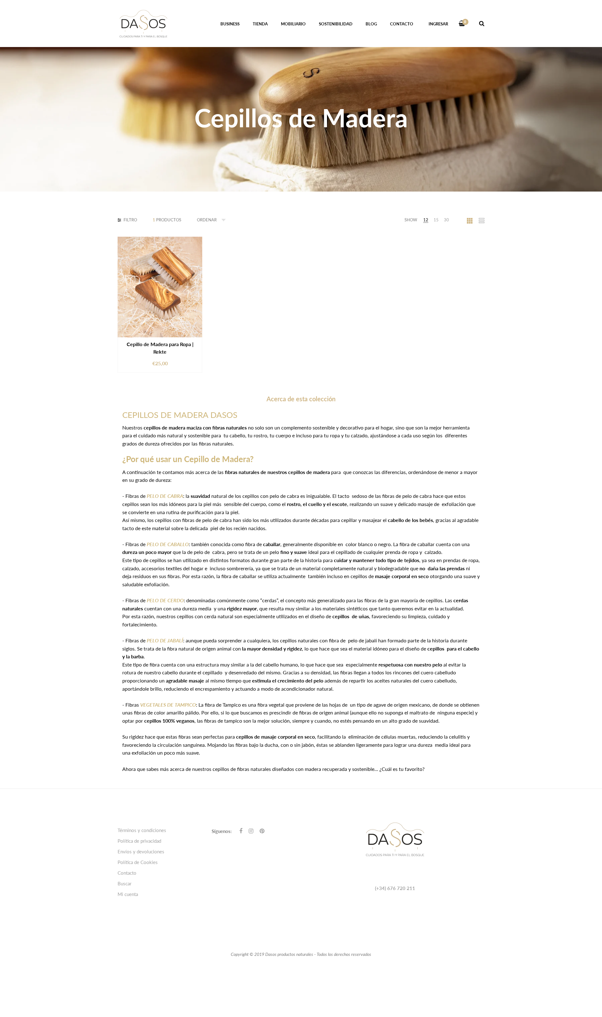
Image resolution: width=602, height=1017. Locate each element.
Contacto (127, 873)
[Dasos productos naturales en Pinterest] (262, 830)
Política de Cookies (138, 862)
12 (425, 219)
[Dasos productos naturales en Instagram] (251, 830)
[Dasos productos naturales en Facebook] (240, 830)
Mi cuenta (128, 894)
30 (446, 219)
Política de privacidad (139, 841)
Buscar (124, 883)
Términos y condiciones (142, 830)
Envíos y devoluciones (141, 851)
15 (436, 219)
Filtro (130, 219)
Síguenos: (222, 831)
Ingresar (438, 23)
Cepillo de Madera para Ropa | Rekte (160, 348)
